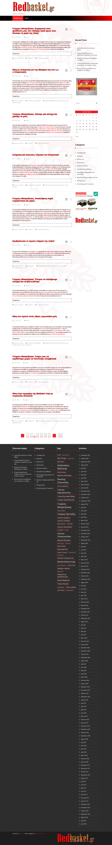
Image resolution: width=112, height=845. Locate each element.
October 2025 (85, 458)
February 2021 (85, 641)
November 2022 (85, 573)
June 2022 (83, 589)
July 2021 (83, 625)
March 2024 (84, 520)
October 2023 (85, 537)
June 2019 (83, 706)
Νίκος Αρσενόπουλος (61, 565)
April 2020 (84, 674)
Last (60, 435)
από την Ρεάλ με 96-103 (52, 410)
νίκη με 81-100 (34, 373)
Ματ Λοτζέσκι (61, 546)
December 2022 (85, 569)
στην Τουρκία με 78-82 (33, 82)
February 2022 (85, 602)
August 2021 (84, 621)
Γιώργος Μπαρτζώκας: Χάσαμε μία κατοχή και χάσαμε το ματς (34, 115)
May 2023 (83, 553)
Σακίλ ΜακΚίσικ (63, 580)
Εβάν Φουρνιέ (61, 524)
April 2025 (84, 478)
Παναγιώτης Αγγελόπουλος (62, 575)
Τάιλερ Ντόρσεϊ (16, 102)
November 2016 (85, 807)
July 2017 (83, 781)
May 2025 (83, 475)
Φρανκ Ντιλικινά (16, 422)
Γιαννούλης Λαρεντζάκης (66, 496)
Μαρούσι (25, 406)
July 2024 (83, 507)
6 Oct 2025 (17, 362)
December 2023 (85, 530)
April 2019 (84, 713)
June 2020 (83, 667)
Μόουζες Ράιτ (60, 555)
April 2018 (84, 752)
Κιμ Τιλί (66, 530)
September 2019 (85, 697)
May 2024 (83, 514)
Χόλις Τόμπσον (69, 590)
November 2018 (85, 729)
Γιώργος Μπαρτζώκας (43, 58)
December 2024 (85, 491)
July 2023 (83, 546)
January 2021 (84, 644)
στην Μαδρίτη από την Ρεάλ (24, 172)
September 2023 (85, 540)
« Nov (76, 136)
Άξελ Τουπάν (70, 458)
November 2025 (85, 455)
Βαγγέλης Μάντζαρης (64, 475)
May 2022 (83, 592)
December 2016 (85, 804)
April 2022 (84, 595)
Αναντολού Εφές (35, 165)
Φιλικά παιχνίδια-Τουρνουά (85, 184)
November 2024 (85, 494)
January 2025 (84, 488)
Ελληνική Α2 (80, 162)
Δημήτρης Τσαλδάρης (63, 521)
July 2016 (83, 820)
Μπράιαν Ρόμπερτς (62, 552)
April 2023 (84, 556)
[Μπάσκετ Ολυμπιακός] (86, 223)
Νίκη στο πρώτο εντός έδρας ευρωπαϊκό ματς (34, 316)
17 (71, 29)
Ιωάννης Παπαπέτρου (64, 527)
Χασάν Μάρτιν (61, 590)
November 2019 (85, 690)
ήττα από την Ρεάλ (31, 296)
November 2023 (85, 533)
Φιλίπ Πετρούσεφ (26, 345)
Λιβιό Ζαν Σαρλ (60, 543)
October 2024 (85, 497)
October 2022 (85, 576)
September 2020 (85, 657)
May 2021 (83, 631)
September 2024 (85, 501)
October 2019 (85, 693)
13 (71, 199)
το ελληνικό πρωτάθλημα (57, 334)
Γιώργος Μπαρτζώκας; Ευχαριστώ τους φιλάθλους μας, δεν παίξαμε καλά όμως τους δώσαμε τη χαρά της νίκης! (34, 30)
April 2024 (84, 517)
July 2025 (83, 468)
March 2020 (84, 677)
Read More (16, 53)
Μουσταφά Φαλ (62, 549)
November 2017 (85, 768)
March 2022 (84, 599)
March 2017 (84, 794)
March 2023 (84, 559)
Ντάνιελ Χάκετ (71, 565)
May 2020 (83, 670)
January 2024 (84, 527)
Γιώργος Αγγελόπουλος (65, 500)
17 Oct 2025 (17, 37)
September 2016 (85, 814)
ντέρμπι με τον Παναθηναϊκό (38, 49)
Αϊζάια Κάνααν (61, 472)
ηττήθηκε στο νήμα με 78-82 (45, 127)
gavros (27, 37)
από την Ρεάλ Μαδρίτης (19, 332)
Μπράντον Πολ (72, 552)
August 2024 (84, 504)
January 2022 (84, 605)
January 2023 (84, 566)
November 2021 (85, 612)
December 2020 (85, 648)
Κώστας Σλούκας (63, 540)
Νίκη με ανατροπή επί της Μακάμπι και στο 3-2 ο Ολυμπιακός (35, 70)
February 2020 (85, 680)
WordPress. (21, 833)
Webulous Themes (39, 833)
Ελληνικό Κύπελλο (82, 166)
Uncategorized (81, 153)
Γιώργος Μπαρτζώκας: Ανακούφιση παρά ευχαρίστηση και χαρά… (32, 199)
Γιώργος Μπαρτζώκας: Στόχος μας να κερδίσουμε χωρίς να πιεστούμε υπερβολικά (34, 357)
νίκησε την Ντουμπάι (56, 130)
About (27, 18)
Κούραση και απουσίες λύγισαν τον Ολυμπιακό (35, 154)
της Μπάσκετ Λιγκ (33, 251)
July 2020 (83, 664)
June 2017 (83, 785)
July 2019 (83, 703)
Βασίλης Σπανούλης (63, 481)
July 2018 (83, 742)
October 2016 (85, 811)
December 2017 (85, 765)
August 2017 (84, 778)
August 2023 (84, 543)
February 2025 (85, 484)
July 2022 (83, 586)
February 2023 (85, 563)
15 (71, 114)
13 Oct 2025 (17, 204)
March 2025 (84, 481)
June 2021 (83, 628)
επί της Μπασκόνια (17, 296)
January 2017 (84, 801)
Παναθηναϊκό (49, 253)
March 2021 (84, 638)
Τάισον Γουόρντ (64, 421)
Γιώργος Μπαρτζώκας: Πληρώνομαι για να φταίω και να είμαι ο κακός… (22, 474)
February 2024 (85, 524)
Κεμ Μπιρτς (60, 530)
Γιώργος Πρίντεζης (66, 514)
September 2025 (85, 462)
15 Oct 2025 (17, 120)
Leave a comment (18, 58)
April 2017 (84, 791)
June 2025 (83, 471)
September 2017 (85, 775)
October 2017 (85, 772)
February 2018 (85, 758)
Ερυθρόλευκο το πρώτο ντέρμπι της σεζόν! (33, 241)
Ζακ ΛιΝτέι (70, 524)
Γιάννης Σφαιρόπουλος (64, 491)
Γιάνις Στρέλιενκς (62, 486)
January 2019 (84, 723)
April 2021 (84, 635)
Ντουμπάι (43, 328)
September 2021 (85, 618)
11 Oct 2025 (17, 285)
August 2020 (84, 661)
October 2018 (85, 732)
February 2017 (85, 798)
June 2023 (83, 550)
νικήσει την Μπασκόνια (29, 130)
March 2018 (84, 755)
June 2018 (83, 745)
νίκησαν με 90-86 (50, 169)
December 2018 (85, 726)
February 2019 (85, 719)
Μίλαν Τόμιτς (68, 543)
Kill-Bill (59, 455)
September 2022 (85, 579)
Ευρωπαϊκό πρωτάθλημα (34, 100)
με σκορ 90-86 (47, 217)
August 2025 (84, 465)
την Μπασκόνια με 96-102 (25, 410)
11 (71, 280)
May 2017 (83, 788)
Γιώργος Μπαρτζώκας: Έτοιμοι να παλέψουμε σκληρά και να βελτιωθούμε (34, 280)
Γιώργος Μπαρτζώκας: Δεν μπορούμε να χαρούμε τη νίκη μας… (23, 462)
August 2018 (84, 739)
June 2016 (83, 824)
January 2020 (84, 683)
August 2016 (84, 817)
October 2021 (85, 615)
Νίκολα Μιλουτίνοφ (63, 100)
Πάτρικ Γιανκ (60, 571)
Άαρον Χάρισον (65, 455)
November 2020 (85, 651)
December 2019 (85, 687)
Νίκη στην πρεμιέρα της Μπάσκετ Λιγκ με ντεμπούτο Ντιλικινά (32, 394)
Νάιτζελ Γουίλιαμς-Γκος (65, 558)
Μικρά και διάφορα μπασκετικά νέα (87, 177)
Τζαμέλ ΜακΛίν (60, 587)
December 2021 (85, 608)
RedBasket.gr (18, 18)
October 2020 (85, 654)
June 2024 (83, 511)
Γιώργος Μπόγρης (61, 510)
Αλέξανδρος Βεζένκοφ (51, 100)
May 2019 (83, 710)
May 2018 (83, 749)
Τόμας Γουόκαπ (71, 587)
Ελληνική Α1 (31, 266)
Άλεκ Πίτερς (48, 185)
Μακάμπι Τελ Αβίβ (64, 82)
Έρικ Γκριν (60, 462)
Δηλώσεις (30, 58)
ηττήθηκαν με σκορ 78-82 (28, 47)
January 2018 (84, 762)
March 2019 (84, 716)
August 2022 (84, 582)
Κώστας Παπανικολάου (64, 535)
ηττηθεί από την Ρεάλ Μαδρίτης (47, 129)
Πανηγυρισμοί (81, 181)
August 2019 (84, 700)
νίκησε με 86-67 (47, 292)
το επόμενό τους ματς (31, 174)
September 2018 (85, 736)
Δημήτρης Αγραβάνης (63, 518)
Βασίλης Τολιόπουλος (57, 266)
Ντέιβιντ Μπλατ (63, 568)
